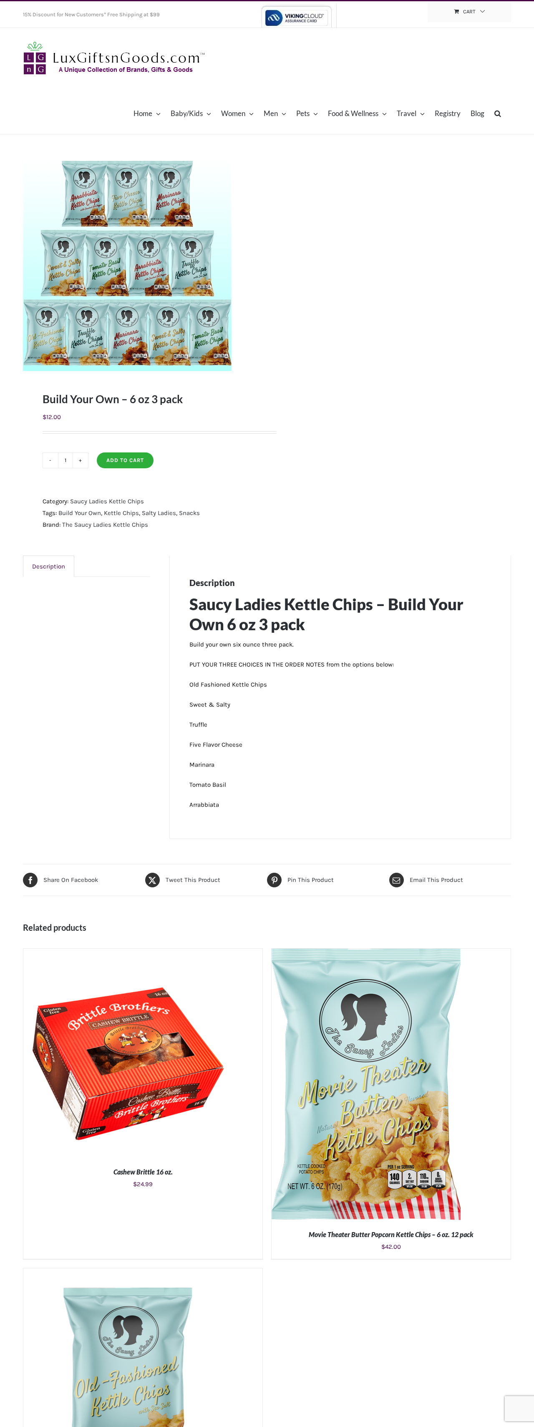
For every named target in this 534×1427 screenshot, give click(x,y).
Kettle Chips (121, 513)
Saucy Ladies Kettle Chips (107, 501)
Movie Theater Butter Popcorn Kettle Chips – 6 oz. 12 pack (391, 1234)
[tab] (48, 566)
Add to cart (125, 460)
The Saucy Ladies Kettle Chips (105, 524)
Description (48, 566)
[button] (497, 113)
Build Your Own (79, 513)
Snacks (189, 513)
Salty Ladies (159, 513)
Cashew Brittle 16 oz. (143, 1172)
